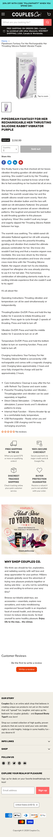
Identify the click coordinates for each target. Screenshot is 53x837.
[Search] (48, 22)
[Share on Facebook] (3, 162)
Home (4, 41)
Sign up (42, 790)
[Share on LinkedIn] (15, 162)
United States (25, 804)
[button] (8, 431)
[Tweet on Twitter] (9, 162)
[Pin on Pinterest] (21, 162)
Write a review (26, 669)
